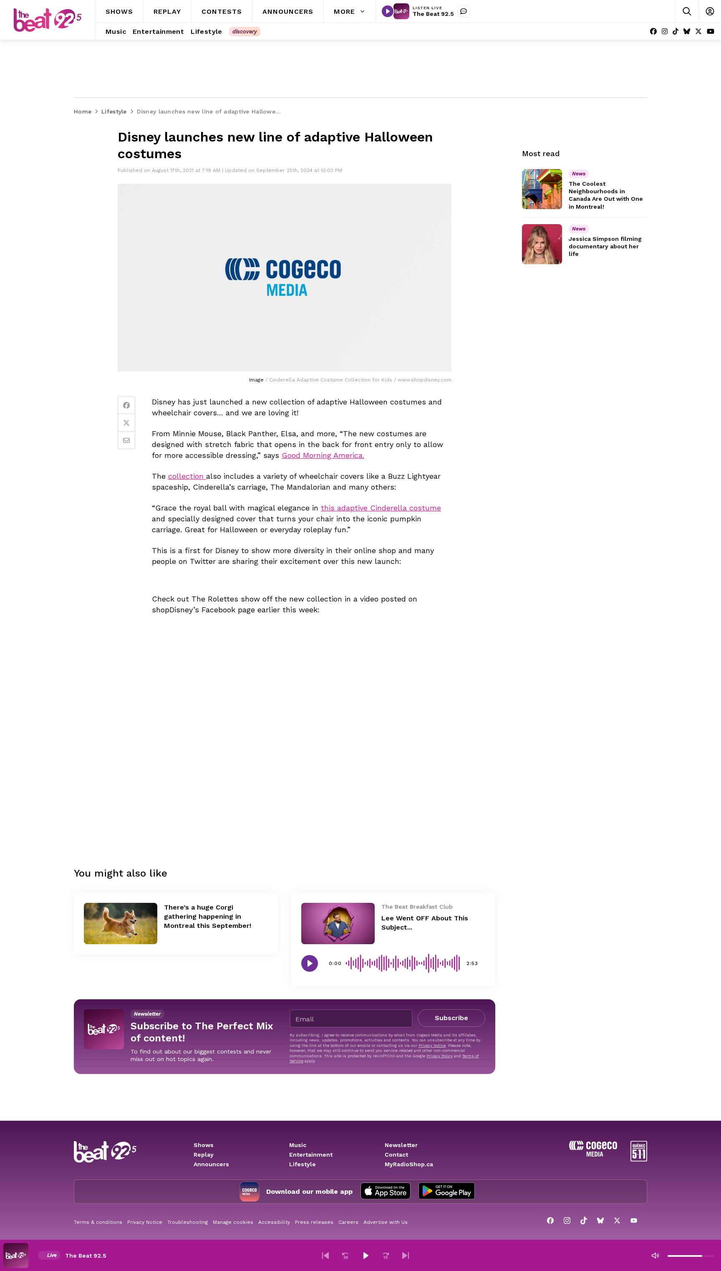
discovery (244, 31)
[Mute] (655, 1255)
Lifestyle (302, 1164)
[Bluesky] (686, 31)
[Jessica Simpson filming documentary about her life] (542, 244)
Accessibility (274, 1222)
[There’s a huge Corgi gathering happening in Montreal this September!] (120, 923)
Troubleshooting (187, 1222)
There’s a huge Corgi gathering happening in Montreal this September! (207, 916)
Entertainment (311, 1154)
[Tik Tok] (675, 31)
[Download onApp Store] (385, 1192)
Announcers (211, 1164)
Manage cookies (233, 1222)
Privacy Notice (432, 1045)
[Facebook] (653, 31)
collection (187, 476)
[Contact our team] (463, 11)
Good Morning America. (323, 455)
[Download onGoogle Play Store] (446, 1192)
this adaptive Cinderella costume (381, 507)
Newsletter (401, 1145)
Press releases (314, 1222)
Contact (396, 1154)
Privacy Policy (439, 1056)
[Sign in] (709, 11)
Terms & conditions (98, 1222)
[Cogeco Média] (593, 1154)
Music (297, 1145)
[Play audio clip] (309, 963)
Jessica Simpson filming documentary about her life (605, 246)
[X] (698, 31)
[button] (325, 1255)
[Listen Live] (387, 11)
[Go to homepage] (47, 20)
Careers (348, 1222)
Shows (204, 1145)
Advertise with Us (385, 1222)
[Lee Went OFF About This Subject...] (338, 923)
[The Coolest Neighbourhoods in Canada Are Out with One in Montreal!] (542, 189)
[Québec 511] (638, 1159)
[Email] (126, 440)
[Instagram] (665, 31)
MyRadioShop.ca (409, 1164)
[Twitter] (126, 423)
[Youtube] (710, 31)
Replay (204, 1154)
